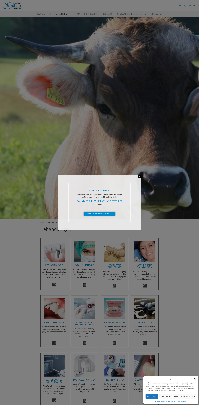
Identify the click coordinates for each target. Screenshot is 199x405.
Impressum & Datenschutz (162, 401)
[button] (195, 379)
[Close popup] (139, 176)
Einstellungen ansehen (184, 396)
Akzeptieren (152, 396)
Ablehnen (166, 396)
